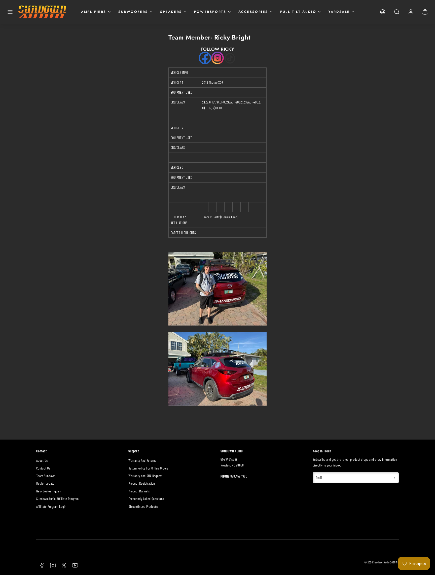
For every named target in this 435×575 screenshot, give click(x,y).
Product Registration (141, 483)
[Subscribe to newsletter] (394, 477)
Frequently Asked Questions (146, 498)
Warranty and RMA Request (145, 476)
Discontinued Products (143, 506)
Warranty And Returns (142, 460)
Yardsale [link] (339, 11)
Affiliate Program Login (51, 506)
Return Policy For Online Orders (148, 468)
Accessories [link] (253, 11)
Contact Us (43, 468)
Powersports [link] (210, 11)
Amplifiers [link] (93, 11)
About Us (42, 460)
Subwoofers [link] (133, 11)
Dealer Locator (46, 483)
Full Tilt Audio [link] (298, 11)
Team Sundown (45, 476)
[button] (10, 12)
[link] (383, 12)
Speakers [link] (171, 11)
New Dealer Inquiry (48, 491)
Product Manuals (139, 491)
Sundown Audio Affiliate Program (57, 498)
